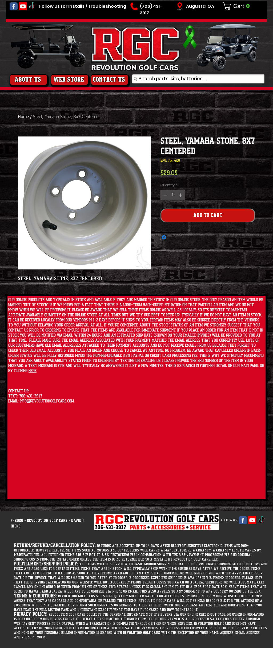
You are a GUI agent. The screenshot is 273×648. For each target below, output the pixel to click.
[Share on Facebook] (164, 237)
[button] (238, 6)
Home (23, 117)
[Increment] (181, 195)
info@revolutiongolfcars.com (47, 401)
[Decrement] (164, 195)
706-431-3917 (30, 396)
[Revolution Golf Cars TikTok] (32, 6)
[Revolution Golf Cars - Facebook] (14, 6)
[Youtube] (23, 6)
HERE (33, 371)
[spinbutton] (173, 195)
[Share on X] (174, 237)
